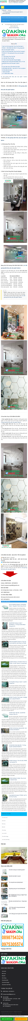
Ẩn (16, 43)
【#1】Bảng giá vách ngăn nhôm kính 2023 (18, 913)
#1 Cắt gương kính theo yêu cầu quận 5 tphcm (14, 76)
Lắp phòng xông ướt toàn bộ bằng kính (17, 888)
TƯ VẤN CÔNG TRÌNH (7, 73)
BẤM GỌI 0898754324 (7, 1019)
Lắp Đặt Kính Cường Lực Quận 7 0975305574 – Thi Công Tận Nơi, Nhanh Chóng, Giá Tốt (17, 624)
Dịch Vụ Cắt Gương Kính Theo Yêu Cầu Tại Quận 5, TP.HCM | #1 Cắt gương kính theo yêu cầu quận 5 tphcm (13, 53)
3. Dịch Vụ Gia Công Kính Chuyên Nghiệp (11, 60)
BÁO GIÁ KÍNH (6, 71)
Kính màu (3, 823)
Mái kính (3, 827)
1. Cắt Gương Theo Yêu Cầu (8, 56)
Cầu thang (4, 830)
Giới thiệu (4, 954)
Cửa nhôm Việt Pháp (5, 839)
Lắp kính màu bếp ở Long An (15, 876)
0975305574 (21, 2)
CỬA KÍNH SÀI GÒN (7, 70)
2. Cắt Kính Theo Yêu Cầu (8, 58)
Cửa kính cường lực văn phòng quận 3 (17, 869)
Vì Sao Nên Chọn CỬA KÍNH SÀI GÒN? (11, 66)
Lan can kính (4, 833)
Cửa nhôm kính (4, 817)
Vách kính (3, 820)
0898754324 (15, 2)
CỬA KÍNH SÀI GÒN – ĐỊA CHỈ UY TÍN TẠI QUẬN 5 (14, 68)
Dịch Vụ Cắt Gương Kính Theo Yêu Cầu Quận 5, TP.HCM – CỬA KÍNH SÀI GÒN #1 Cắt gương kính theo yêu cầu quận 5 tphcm (13, 48)
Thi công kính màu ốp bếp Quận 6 (16, 882)
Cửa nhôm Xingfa (5, 836)
